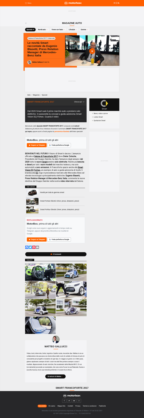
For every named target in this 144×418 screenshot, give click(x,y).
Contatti (70, 406)
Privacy (77, 406)
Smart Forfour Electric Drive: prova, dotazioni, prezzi (59, 209)
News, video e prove (101, 113)
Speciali (29, 29)
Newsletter (42, 406)
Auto (29, 95)
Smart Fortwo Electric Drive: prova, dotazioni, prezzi (59, 201)
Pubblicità (102, 406)
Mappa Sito (61, 406)
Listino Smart (98, 117)
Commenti (57, 254)
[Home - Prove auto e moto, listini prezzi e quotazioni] (73, 3)
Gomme (83, 29)
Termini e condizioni (89, 406)
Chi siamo (51, 406)
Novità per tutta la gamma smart (52, 192)
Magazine (36, 95)
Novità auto (42, 29)
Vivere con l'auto (57, 29)
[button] (64, 401)
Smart (44, 162)
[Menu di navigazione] (28, 3)
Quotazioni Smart (99, 120)
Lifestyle (72, 29)
